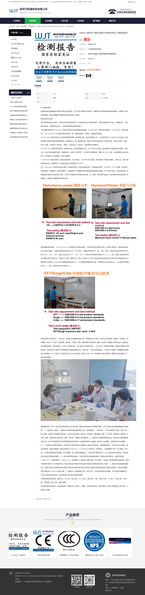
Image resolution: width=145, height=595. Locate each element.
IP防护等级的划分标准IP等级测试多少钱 (20, 137)
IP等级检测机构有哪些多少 (19, 115)
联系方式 (112, 21)
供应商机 (32, 21)
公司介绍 (64, 21)
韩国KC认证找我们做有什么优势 (20, 119)
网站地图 (48, 581)
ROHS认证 (15, 53)
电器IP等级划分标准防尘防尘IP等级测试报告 (20, 128)
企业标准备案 (16, 71)
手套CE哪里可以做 (16, 102)
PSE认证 (14, 62)
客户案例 (96, 21)
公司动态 (80, 21)
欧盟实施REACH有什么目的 (70, 555)
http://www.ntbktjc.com (43, 499)
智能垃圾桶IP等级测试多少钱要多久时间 (20, 124)
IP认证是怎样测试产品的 (96, 555)
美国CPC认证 (16, 58)
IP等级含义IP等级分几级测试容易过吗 (20, 133)
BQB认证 (14, 67)
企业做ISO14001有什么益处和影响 (121, 555)
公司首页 (16, 21)
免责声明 (34, 581)
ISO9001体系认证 (17, 44)
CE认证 (14, 39)
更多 (28, 93)
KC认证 (14, 80)
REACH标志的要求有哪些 (18, 106)
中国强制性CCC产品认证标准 (45, 555)
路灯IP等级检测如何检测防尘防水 (20, 111)
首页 (17, 26)
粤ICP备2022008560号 (36, 576)
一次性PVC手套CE (16, 98)
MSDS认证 (15, 76)
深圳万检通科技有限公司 (50, 576)
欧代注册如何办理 (19, 555)
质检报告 (31, 26)
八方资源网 (26, 581)
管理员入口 (41, 581)
